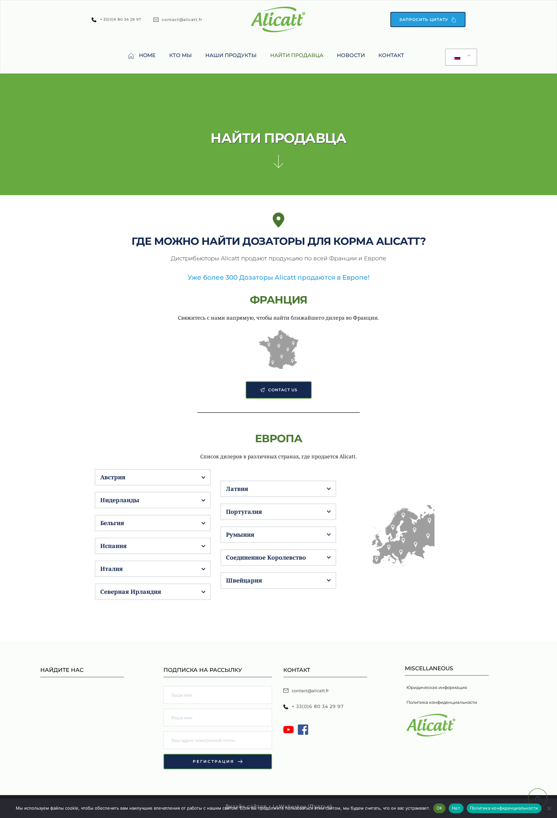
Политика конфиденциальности (504, 808)
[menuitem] (141, 55)
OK (439, 808)
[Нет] (549, 808)
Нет (456, 808)
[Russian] (460, 57)
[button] (152, 477)
